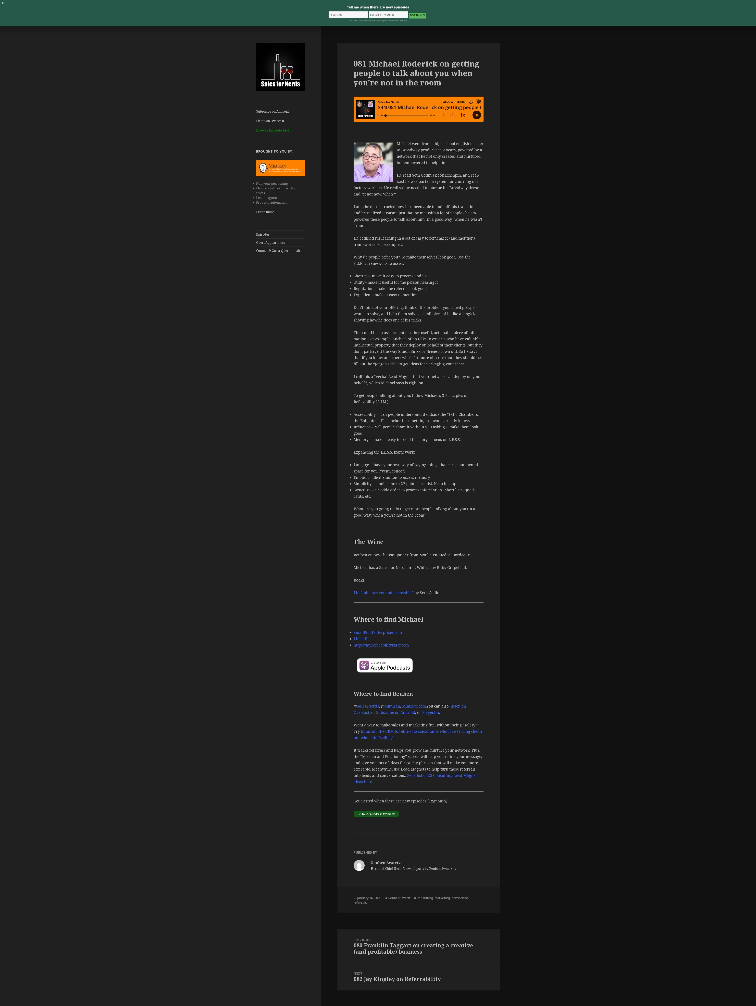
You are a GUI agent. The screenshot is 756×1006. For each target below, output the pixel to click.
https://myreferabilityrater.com (381, 645)
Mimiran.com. (414, 706)
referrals (360, 902)
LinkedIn (362, 638)
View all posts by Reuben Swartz (428, 868)
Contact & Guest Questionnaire (279, 250)
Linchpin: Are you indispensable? (383, 592)
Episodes (262, 234)
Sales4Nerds (368, 706)
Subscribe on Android (272, 111)
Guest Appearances (270, 242)
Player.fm (430, 712)
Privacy (403, 20)
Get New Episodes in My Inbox (376, 814)
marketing (442, 898)
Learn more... (266, 212)
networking (460, 898)
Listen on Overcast (270, 121)
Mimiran (392, 706)
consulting (425, 898)
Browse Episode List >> (274, 130)
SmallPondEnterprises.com (378, 632)
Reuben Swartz (399, 898)
